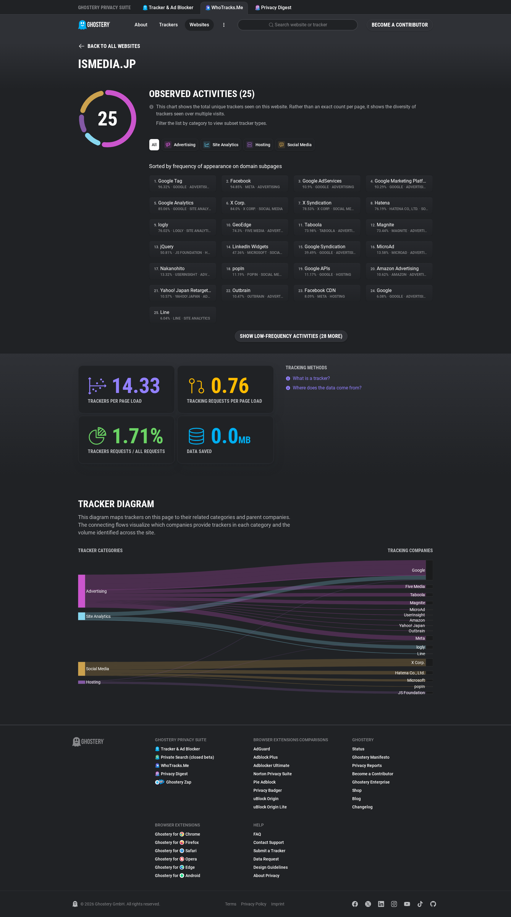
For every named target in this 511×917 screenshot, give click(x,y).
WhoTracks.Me (227, 7)
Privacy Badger (267, 790)
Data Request (266, 859)
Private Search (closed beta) (187, 757)
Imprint (277, 904)
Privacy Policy (253, 904)
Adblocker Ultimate (271, 765)
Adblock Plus (265, 757)
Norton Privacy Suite (272, 773)
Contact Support (268, 842)
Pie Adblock (264, 782)
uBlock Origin (266, 798)
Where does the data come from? (327, 388)
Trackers (168, 25)
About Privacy (266, 875)
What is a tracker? (311, 378)
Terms (230, 904)
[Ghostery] (94, 25)
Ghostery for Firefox (177, 842)
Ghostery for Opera (176, 859)
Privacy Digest (276, 7)
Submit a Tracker (269, 850)
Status (358, 749)
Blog (356, 798)
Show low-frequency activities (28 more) (291, 336)
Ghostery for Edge (175, 867)
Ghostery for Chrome (177, 834)
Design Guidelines (270, 867)
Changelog (362, 807)
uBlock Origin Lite (270, 807)
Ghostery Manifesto (370, 757)
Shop (357, 790)
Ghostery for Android (177, 875)
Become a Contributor (400, 25)
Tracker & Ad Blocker (171, 7)
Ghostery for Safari (176, 850)
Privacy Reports (367, 765)
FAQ (257, 834)
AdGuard (261, 749)
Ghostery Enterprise (371, 782)
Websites (199, 25)
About (141, 25)
